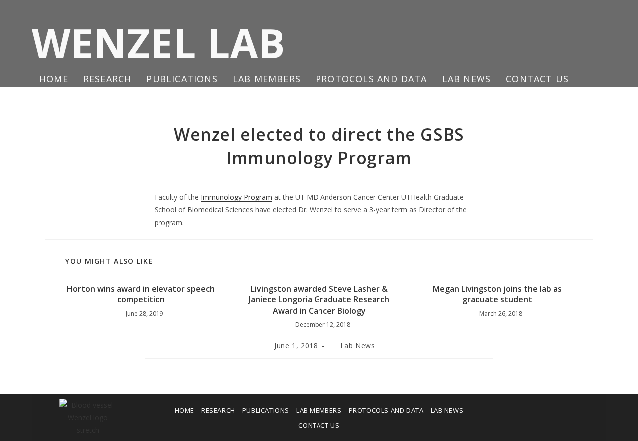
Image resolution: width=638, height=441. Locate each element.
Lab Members (319, 410)
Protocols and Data (386, 410)
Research (218, 410)
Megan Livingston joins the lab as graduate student (497, 294)
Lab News (357, 345)
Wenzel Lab (158, 42)
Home (184, 410)
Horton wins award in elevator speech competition (141, 294)
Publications (265, 410)
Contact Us (318, 425)
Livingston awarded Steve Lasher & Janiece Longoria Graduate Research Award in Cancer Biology (319, 299)
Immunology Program (236, 197)
